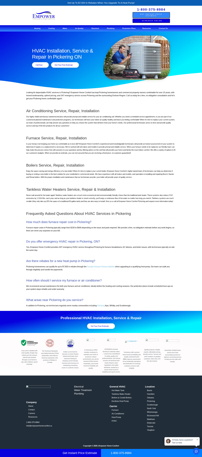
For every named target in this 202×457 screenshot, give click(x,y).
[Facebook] (29, 433)
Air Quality (79, 28)
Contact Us (163, 28)
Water (65, 28)
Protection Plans (129, 28)
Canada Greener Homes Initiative (101, 267)
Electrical (95, 28)
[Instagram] (35, 433)
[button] (38, 28)
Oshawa (100, 306)
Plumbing (110, 28)
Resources (146, 28)
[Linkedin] (41, 433)
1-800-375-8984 (151, 9)
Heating (37, 28)
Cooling (51, 28)
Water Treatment (83, 390)
